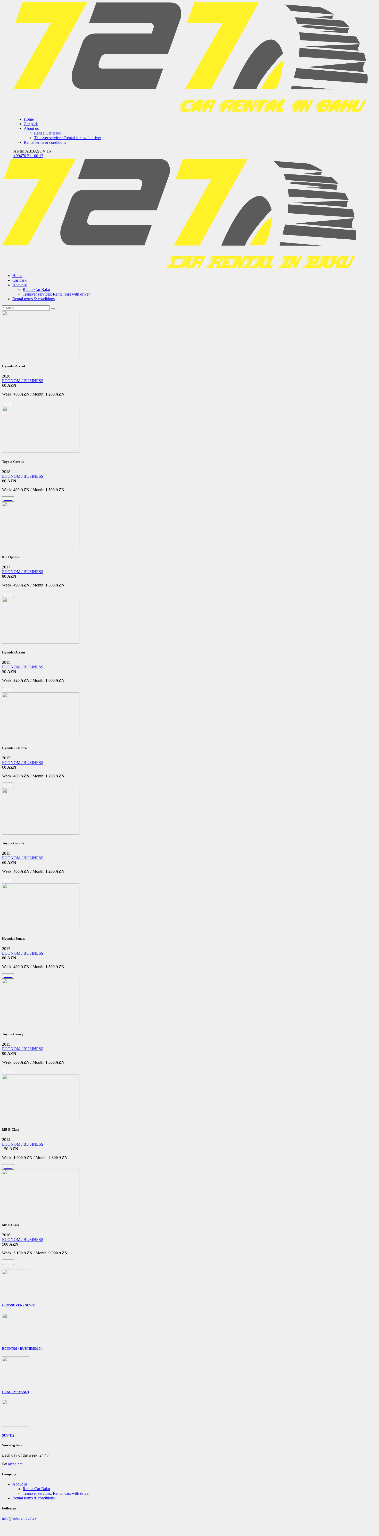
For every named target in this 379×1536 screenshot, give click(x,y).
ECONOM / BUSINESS (22, 381)
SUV (8, 1435)
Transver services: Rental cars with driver (56, 1493)
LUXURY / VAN (15, 1392)
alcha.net (15, 1464)
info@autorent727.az (19, 1518)
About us (19, 1484)
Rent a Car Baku (36, 1489)
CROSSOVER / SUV (18, 1305)
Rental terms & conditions (33, 1498)
